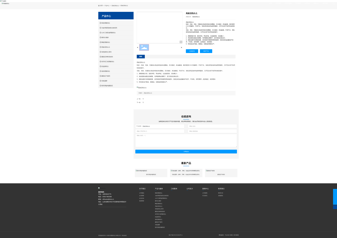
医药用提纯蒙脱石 (151, 174)
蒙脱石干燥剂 (221, 174)
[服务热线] (335, 191)
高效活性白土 (196, 16)
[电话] (335, 195)
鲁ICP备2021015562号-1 (176, 235)
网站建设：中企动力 (224, 235)
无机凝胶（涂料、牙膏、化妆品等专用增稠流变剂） (186, 174)
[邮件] (335, 199)
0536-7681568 (107, 196)
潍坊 (231, 235)
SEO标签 (236, 235)
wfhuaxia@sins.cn (108, 199)
